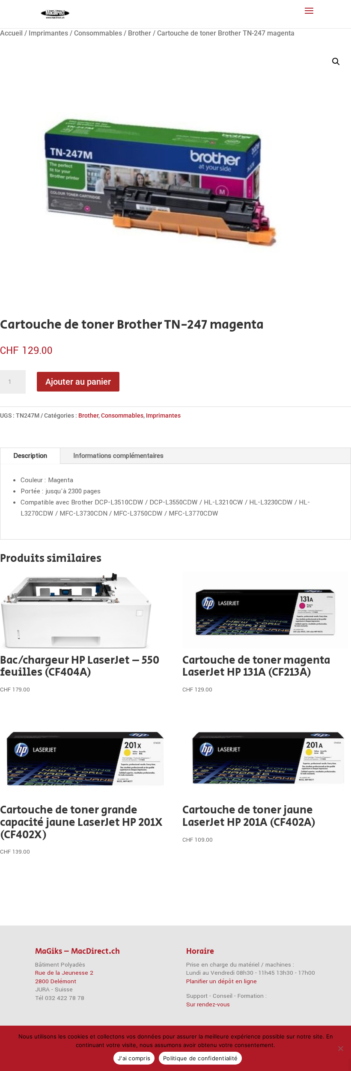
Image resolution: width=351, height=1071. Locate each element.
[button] (336, 61)
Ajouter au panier (78, 382)
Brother (139, 33)
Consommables (98, 33)
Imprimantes (48, 33)
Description (30, 455)
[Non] (340, 1048)
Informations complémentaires (118, 455)
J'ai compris (134, 1058)
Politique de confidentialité (200, 1058)
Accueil (11, 33)
